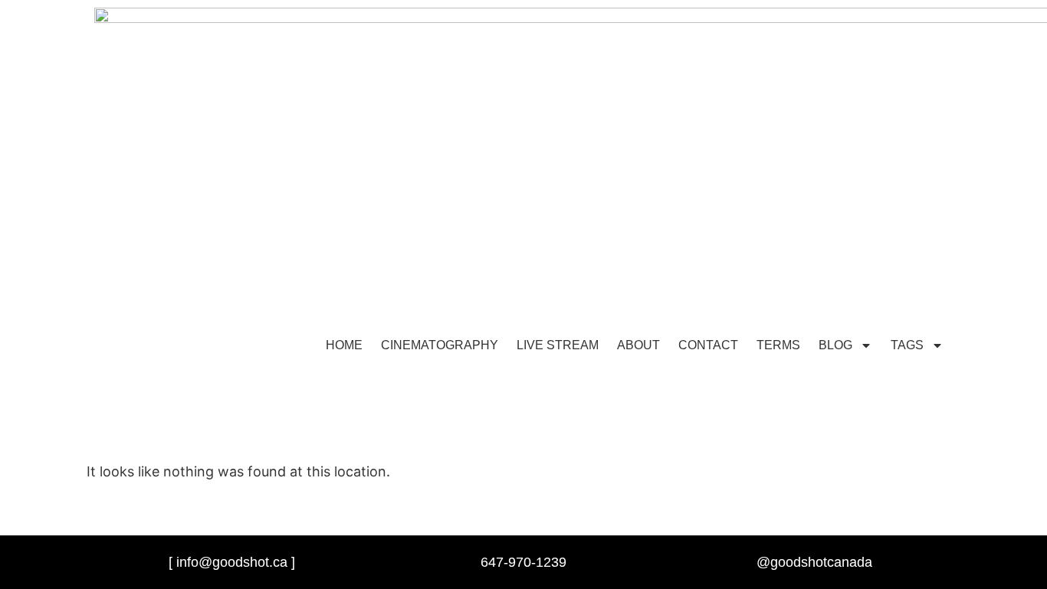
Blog (835, 345)
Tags (907, 345)
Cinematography (439, 345)
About (638, 345)
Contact (708, 345)
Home (344, 345)
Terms (778, 345)
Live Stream (558, 345)
